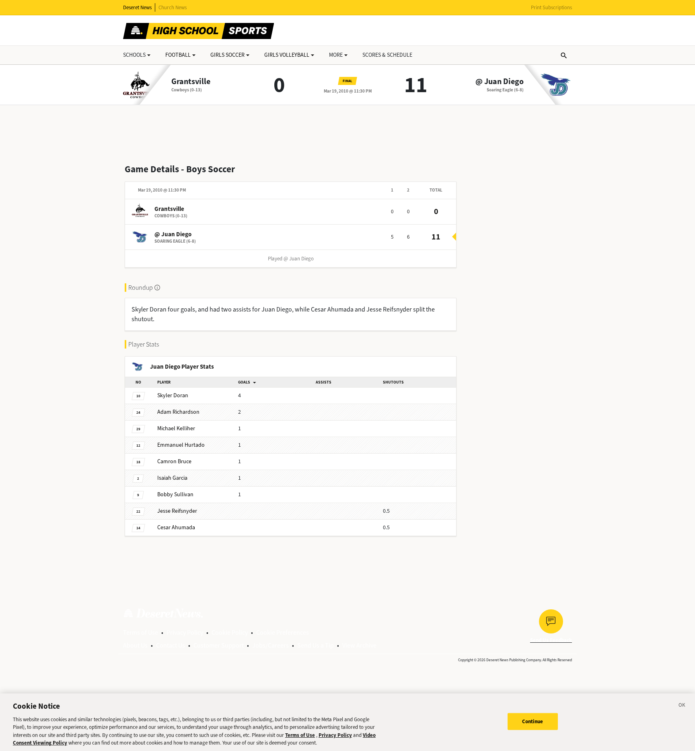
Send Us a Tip (315, 645)
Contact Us (170, 645)
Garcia (172, 478)
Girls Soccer (227, 55)
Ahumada (176, 527)
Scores (387, 55)
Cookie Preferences (282, 632)
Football (178, 55)
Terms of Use (140, 632)
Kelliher (176, 428)
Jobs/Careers (270, 645)
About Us (135, 645)
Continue (532, 721)
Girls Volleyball (286, 55)
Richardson (178, 412)
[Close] (682, 706)
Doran (172, 395)
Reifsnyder (177, 511)
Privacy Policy (185, 632)
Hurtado (181, 445)
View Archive (359, 645)
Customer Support (218, 645)
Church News (172, 7)
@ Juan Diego (499, 81)
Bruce (174, 461)
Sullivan (175, 494)
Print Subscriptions (551, 7)
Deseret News (137, 7)
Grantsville (190, 81)
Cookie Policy (230, 632)
